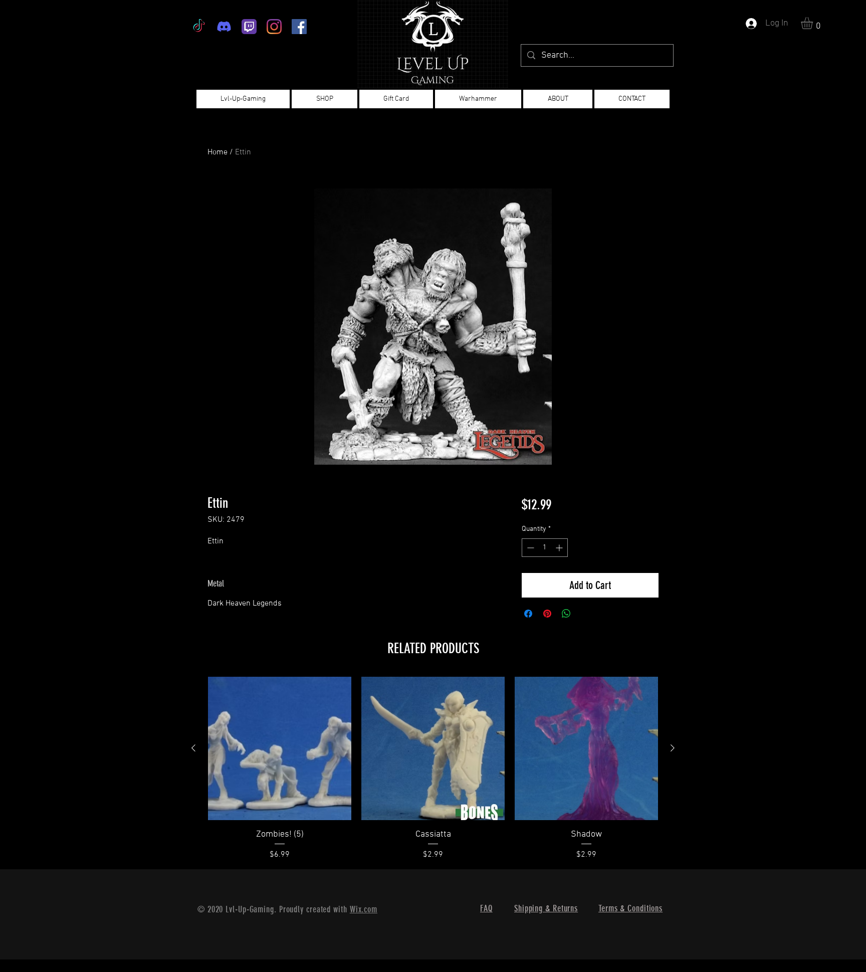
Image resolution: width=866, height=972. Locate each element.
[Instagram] (274, 26)
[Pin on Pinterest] (547, 614)
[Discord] (224, 26)
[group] (433, 768)
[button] (814, 23)
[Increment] (560, 547)
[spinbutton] (545, 547)
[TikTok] (198, 26)
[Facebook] (299, 26)
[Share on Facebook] (528, 614)
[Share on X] (585, 614)
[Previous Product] (193, 748)
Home (217, 152)
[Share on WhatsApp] (566, 614)
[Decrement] (529, 547)
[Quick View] (279, 748)
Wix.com (363, 909)
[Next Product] (673, 748)
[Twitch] (249, 26)
